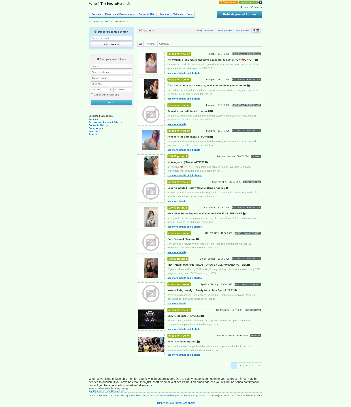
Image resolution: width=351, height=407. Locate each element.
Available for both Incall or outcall (188, 111)
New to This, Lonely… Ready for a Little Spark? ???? (200, 290)
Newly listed (208, 30)
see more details (176, 124)
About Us (135, 395)
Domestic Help (147, 14)
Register (258, 7)
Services (164, 14)
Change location (230, 2)
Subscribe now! (111, 44)
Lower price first (225, 30)
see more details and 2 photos (184, 175)
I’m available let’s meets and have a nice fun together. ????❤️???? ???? (209, 59)
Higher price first (242, 30)
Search (111, 102)
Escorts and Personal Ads (120, 14)
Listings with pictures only (106, 94)
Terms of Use (105, 395)
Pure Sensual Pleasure (181, 239)
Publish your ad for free (239, 14)
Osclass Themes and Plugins (164, 395)
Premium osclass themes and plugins (175, 403)
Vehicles (178, 14)
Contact (92, 395)
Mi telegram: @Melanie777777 (186, 162)
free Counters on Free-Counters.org (106, 391)
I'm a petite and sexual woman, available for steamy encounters (207, 85)
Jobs (190, 14)
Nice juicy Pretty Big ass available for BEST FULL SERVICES (204, 213)
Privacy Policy (121, 395)
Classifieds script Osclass (194, 395)
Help (145, 395)
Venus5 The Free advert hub (109, 3)
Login (245, 7)
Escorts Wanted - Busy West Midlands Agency (196, 187)
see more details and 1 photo (183, 73)
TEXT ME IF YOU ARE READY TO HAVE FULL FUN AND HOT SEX (207, 264)
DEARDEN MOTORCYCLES (184, 315)
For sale (96, 14)
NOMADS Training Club (181, 341)
